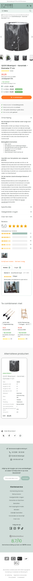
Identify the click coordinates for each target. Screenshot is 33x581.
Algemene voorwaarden (20, 575)
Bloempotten (24, 15)
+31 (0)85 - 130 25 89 (18, 452)
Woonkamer (6, 15)
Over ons (16, 519)
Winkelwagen (30, 6)
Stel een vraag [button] (20, 261)
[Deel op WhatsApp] (20, 435)
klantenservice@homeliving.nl (18, 448)
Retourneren (16, 494)
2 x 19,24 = (13, 89)
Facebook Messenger (17, 456)
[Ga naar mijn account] (27, 6)
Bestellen (16, 503)
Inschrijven (25, 478)
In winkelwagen (18, 97)
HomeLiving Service (16, 491)
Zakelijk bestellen (16, 513)
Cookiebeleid (20, 577)
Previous (1, 37)
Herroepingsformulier (16, 507)
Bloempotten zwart (6, 16)
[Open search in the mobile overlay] (30, 11)
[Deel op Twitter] (3, 435)
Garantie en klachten (16, 500)
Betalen (16, 510)
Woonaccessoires (16, 15)
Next (32, 37)
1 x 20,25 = (8, 86)
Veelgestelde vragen (16, 497)
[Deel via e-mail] (15, 435)
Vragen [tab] (16, 267)
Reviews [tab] (5, 267)
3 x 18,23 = (13, 92)
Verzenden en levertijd (16, 516)
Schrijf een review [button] (7, 261)
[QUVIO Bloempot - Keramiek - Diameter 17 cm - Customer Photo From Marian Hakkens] (4, 255)
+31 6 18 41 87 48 (18, 459)
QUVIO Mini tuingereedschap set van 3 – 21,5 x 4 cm (9, 324)
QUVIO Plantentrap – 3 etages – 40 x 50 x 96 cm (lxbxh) (24, 324)
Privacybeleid (12, 577)
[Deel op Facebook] (9, 435)
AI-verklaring (8, 575)
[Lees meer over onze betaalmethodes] (6, 558)
